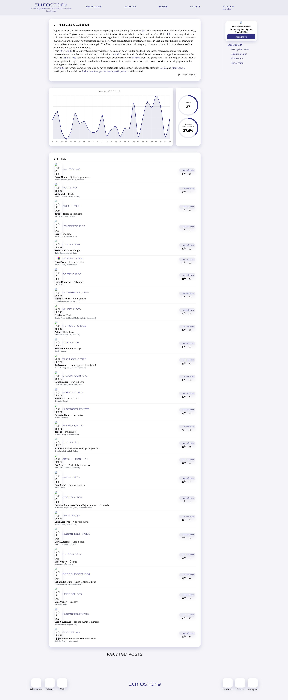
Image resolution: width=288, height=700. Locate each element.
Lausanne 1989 (73, 226)
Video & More (188, 170)
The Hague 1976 (74, 359)
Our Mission (237, 62)
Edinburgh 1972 (73, 426)
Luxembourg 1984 (76, 293)
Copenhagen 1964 (76, 574)
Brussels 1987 (73, 259)
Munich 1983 (71, 309)
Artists (195, 6)
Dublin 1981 (70, 343)
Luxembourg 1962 (76, 614)
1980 (69, 50)
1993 (61, 67)
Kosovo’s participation (115, 71)
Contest (229, 7)
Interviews (94, 6)
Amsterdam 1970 (75, 459)
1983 (116, 54)
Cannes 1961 (71, 632)
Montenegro (178, 67)
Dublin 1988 (71, 245)
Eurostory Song (239, 53)
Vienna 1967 (71, 516)
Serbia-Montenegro (92, 71)
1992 (168, 34)
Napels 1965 (71, 554)
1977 (62, 50)
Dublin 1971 (70, 442)
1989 (74, 57)
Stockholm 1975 (74, 376)
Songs (163, 6)
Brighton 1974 (72, 393)
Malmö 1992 (71, 169)
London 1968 (72, 497)
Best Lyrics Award (240, 49)
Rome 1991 (70, 188)
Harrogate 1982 (74, 326)
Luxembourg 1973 (75, 409)
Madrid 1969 (71, 477)
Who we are (237, 58)
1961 (143, 30)
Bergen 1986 (71, 274)
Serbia (163, 67)
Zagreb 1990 (71, 206)
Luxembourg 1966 (76, 534)
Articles (130, 6)
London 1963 (72, 594)
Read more (241, 36)
